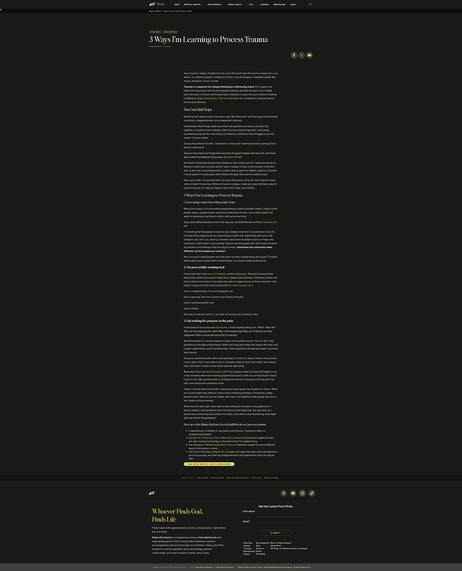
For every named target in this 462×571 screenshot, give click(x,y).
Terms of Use (257, 567)
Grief (258, 545)
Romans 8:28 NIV (233, 157)
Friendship (260, 554)
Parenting (248, 543)
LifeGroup (203, 239)
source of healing (216, 273)
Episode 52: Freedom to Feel (204, 437)
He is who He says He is (240, 285)
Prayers (247, 554)
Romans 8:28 (219, 371)
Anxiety (247, 545)
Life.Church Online (204, 567)
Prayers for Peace (217, 477)
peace (243, 273)
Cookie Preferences (302, 567)
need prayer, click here (216, 98)
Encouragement (263, 543)
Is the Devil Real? (202, 477)
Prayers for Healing (271, 477)
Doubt (258, 551)
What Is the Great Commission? (237, 477)
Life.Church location (225, 567)
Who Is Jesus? (256, 477)
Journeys (247, 548)
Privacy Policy (244, 567)
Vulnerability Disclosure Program (278, 567)
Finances (260, 548)
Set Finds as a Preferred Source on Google (289, 548)
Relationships (249, 551)
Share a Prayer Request (281, 543)
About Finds (276, 545)
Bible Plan (212, 444)
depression (222, 327)
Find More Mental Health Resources (209, 464)
